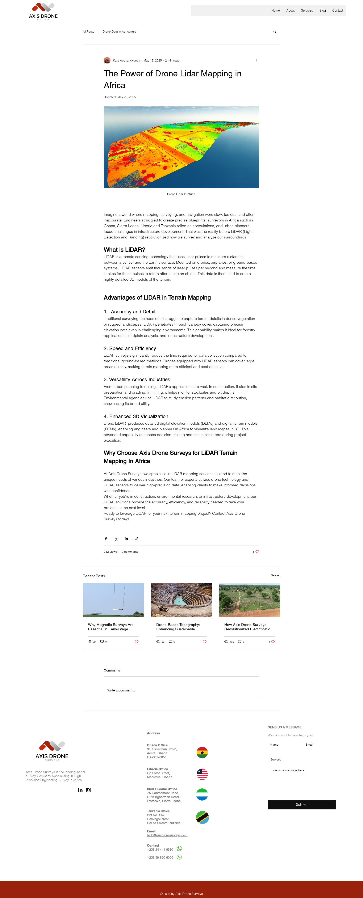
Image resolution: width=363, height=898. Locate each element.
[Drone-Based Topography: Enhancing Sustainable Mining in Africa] (181, 600)
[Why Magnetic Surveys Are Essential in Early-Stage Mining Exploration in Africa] (113, 600)
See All (275, 575)
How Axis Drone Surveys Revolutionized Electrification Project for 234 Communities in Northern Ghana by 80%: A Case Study (249, 626)
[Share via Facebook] (106, 539)
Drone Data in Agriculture (120, 31)
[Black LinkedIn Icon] (80, 790)
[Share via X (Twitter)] (116, 539)
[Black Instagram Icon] (88, 790)
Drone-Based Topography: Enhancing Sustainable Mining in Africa (178, 626)
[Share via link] (137, 539)
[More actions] (256, 60)
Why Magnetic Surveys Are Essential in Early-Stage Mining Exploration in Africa (111, 626)
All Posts (88, 31)
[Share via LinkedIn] (126, 539)
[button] (307, 10)
